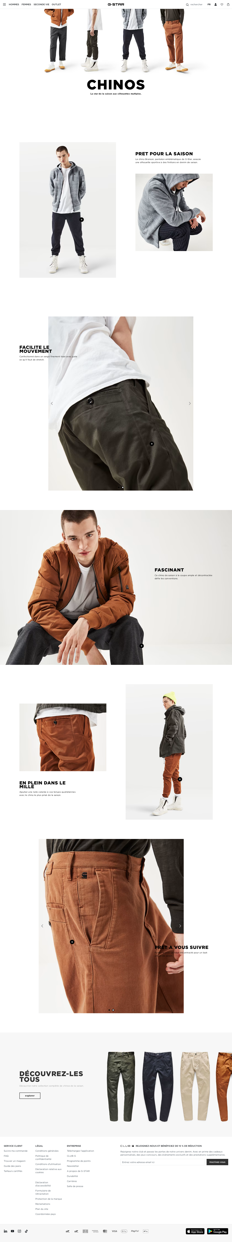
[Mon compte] (215, 4)
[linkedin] (5, 1231)
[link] (35, 1177)
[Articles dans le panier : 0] (222, 4)
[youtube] (12, 1231)
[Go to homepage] (116, 4)
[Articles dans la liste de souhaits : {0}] (228, 4)
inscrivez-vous (217, 1162)
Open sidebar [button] (4, 4)
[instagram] (19, 1231)
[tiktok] (26, 1231)
